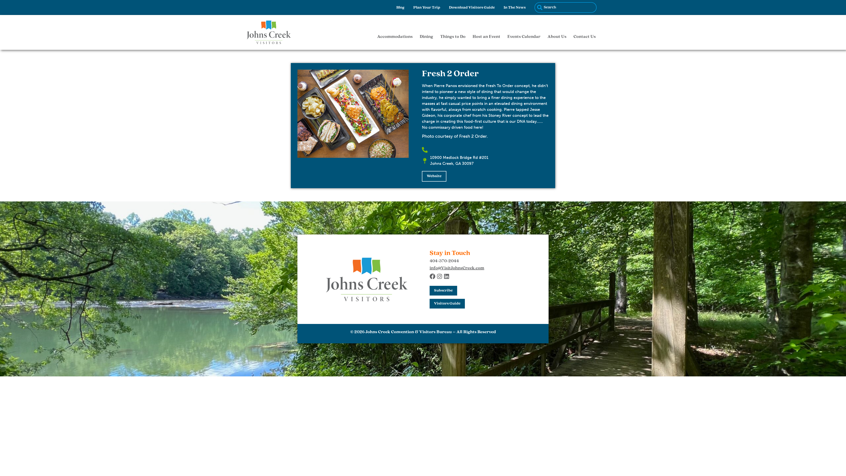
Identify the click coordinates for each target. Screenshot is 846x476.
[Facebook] (432, 276)
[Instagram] (439, 276)
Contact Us (584, 37)
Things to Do (453, 37)
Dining (426, 37)
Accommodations (395, 37)
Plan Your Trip (426, 8)
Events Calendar (523, 37)
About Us (556, 37)
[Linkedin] (446, 276)
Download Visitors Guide (472, 8)
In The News (515, 8)
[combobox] (565, 7)
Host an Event (486, 37)
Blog (400, 8)
